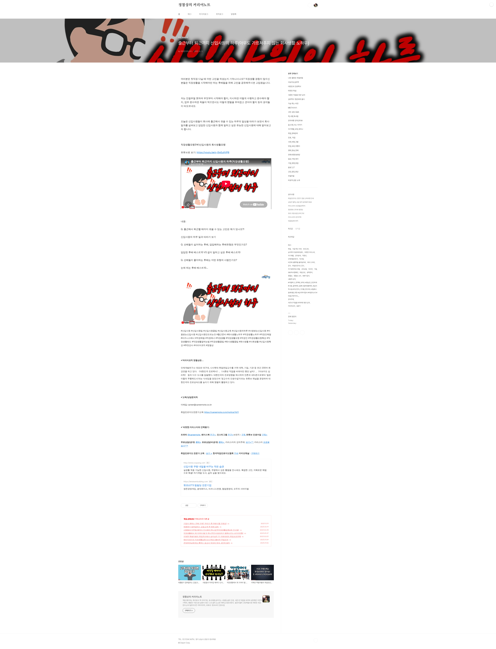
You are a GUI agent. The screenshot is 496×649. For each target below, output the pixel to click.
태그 (189, 14)
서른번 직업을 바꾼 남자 (296, 95)
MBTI (299, 306)
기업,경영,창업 (293, 163)
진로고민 (306, 249)
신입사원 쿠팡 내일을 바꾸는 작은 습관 (204, 466)
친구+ (230, 434)
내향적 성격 (292, 279)
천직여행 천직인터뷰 (295, 121)
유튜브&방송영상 (294, 155)
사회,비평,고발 (293, 142)
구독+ (264, 434)
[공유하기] (190, 505)
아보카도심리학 (293, 82)
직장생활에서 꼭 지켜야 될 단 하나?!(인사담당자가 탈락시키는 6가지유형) (213, 533)
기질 (315, 269)
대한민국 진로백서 (294, 86)
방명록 (233, 14)
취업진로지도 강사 (298, 266)
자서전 (310, 269)
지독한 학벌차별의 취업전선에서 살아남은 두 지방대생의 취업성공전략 (212, 536)
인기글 (297, 229)
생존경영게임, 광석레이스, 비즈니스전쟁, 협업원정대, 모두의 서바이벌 (216, 488)
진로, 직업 (291, 138)
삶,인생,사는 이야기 (295, 125)
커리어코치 (291, 306)
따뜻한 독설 (292, 91)
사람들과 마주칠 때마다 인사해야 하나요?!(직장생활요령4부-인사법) (211, 530)
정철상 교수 (297, 276)
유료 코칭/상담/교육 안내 (296, 213)
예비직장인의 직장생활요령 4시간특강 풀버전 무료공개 (206, 540)
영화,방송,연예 (293, 150)
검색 (310, 5)
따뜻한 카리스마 (309, 252)
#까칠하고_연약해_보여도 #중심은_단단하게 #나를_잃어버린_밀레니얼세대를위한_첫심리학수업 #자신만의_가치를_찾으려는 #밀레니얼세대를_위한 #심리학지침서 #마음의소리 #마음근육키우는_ (302, 289)
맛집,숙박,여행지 (294, 146)
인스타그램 (296, 332)
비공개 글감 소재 (294, 180)
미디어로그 (203, 14)
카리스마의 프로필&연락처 (296, 206)
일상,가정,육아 (293, 159)
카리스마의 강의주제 (294, 217)
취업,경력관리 (189, 519)
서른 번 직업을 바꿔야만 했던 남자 (299, 303)
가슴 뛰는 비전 (293, 103)
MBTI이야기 (292, 108)
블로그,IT (291, 167)
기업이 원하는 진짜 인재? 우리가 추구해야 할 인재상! (205, 523)
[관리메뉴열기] (491, 4)
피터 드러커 (311, 262)
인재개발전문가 (293, 259)
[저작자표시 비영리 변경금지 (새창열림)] (211, 505)
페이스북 (290, 332)
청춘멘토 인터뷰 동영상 (295, 210)
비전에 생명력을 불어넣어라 (297, 262)
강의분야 (298, 256)
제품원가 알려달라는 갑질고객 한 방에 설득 (201, 527)
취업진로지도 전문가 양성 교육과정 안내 (301, 198)
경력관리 (309, 272)
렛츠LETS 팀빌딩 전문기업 (197, 485)
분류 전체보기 (293, 73)
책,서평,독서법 (293, 116)
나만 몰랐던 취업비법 (295, 78)
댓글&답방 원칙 (293, 221)
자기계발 (291, 256)
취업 (289, 249)
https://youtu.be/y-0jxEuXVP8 (213, 152)
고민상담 (304, 269)
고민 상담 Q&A (293, 112)
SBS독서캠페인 (293, 272)
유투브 (302, 332)
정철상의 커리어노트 (194, 5)
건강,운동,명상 (293, 172)
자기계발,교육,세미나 (295, 129)
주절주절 (291, 176)
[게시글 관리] (193, 505)
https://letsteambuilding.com (196, 481)
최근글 (290, 229)
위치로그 (219, 14)
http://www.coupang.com (194, 463)
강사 (289, 266)
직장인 (304, 256)
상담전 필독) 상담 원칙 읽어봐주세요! (300, 202)
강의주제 (291, 299)
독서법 (301, 259)
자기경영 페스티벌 (294, 269)
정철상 (290, 276)
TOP (316, 640)
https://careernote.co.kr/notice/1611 (221, 412)
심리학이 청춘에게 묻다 (296, 99)
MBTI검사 (306, 276)
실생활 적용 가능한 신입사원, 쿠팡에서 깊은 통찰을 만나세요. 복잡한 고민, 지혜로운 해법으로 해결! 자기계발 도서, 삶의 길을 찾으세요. (225, 471)
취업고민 (302, 272)
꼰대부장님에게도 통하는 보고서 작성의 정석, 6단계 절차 (207, 543)
